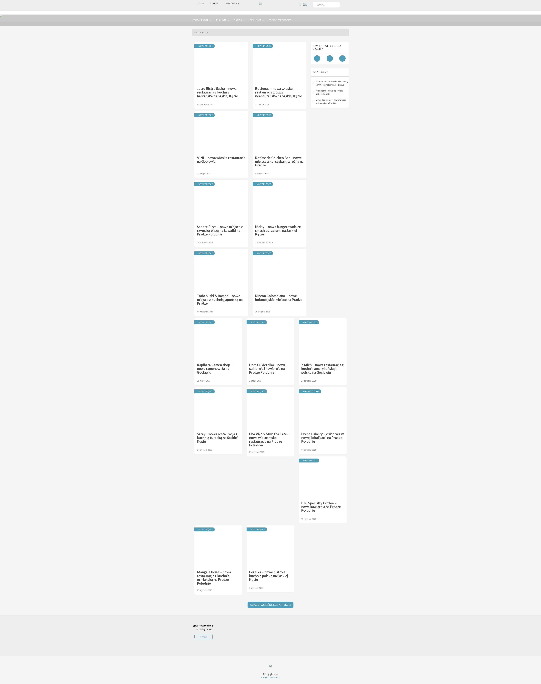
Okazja (238, 20)
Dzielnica (255, 20)
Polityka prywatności (270, 677)
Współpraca (232, 3)
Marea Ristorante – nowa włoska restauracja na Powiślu (331, 101)
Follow (203, 636)
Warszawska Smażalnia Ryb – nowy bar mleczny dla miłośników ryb (332, 83)
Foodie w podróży (280, 20)
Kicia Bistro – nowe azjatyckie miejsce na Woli (329, 92)
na (203, 631)
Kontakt (215, 3)
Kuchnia (221, 20)
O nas (201, 3)
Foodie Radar (200, 20)
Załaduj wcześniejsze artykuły (270, 604)
